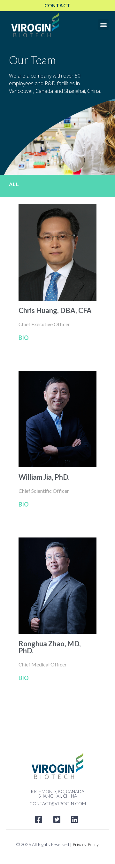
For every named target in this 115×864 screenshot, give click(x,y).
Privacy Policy (86, 844)
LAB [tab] (14, 708)
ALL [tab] (14, 184)
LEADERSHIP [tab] (25, 722)
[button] (103, 24)
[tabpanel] (57, 446)
